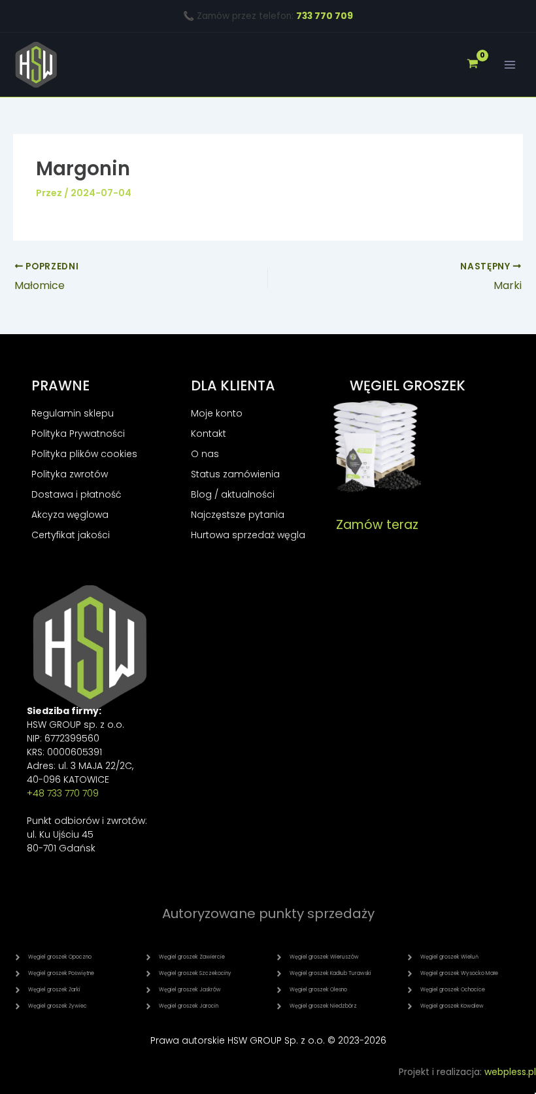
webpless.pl (510, 1071)
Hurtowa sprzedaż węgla (248, 534)
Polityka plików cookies (84, 453)
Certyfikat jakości (70, 534)
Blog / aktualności (233, 494)
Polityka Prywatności (78, 433)
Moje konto (217, 413)
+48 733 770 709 (63, 793)
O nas (205, 453)
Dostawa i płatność (76, 494)
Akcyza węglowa (70, 514)
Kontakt (208, 433)
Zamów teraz (377, 525)
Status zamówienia (235, 474)
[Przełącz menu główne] (510, 65)
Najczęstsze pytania (237, 514)
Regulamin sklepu (72, 413)
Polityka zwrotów (69, 474)
